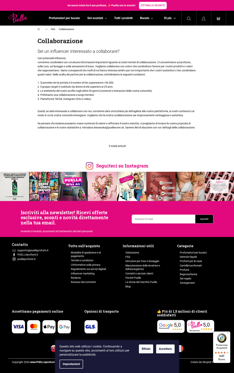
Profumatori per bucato (193, 252)
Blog (128, 286)
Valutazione (132, 252)
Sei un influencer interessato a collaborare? (78, 51)
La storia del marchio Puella (141, 282)
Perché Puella (133, 277)
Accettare (165, 349)
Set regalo (185, 278)
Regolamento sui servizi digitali (88, 269)
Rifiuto (146, 349)
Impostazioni (71, 364)
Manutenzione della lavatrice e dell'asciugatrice (142, 267)
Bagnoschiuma (188, 274)
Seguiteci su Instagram (122, 166)
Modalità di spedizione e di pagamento (86, 254)
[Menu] (228, 333)
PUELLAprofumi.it (27, 254)
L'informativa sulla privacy (85, 264)
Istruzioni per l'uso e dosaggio (142, 261)
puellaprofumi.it (26, 259)
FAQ (127, 256)
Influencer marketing (83, 273)
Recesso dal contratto (83, 282)
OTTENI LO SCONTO (153, 5)
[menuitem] (64, 18)
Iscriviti (204, 219)
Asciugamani (187, 282)
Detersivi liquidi (188, 256)
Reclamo (76, 277)
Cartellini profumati (191, 265)
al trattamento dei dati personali (74, 231)
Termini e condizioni (82, 260)
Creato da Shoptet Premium (206, 362)
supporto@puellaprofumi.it (32, 250)
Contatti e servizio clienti (139, 273)
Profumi (184, 269)
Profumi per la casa (191, 261)
